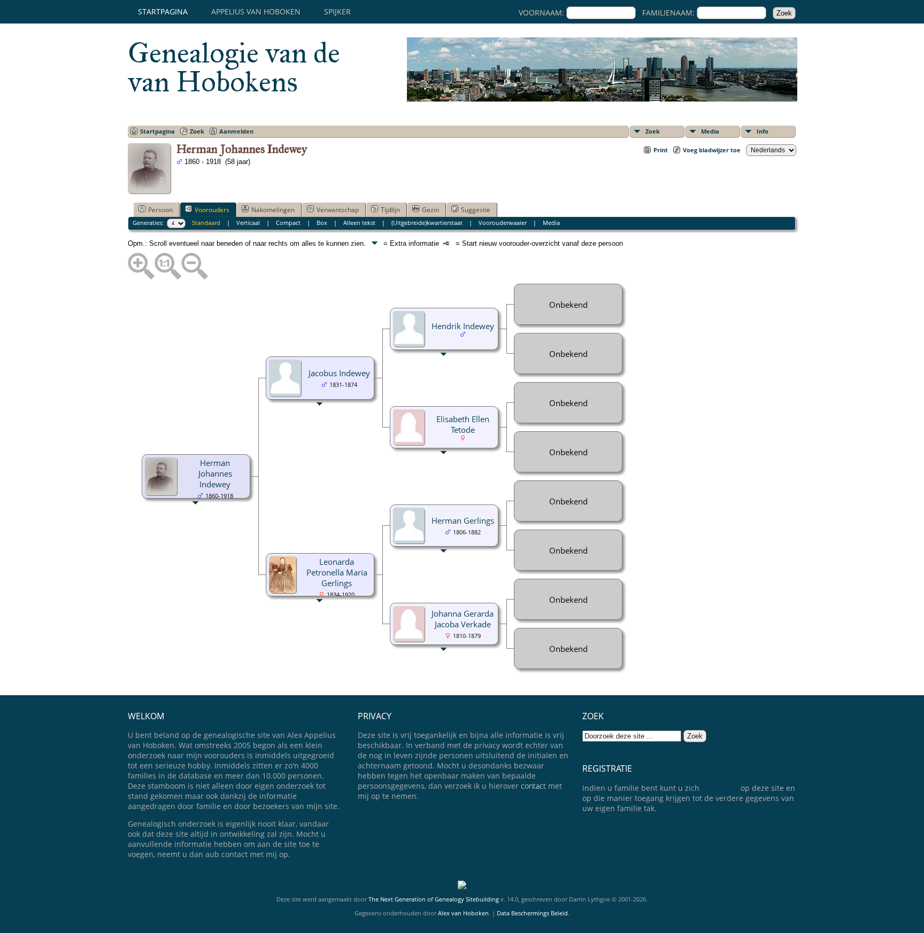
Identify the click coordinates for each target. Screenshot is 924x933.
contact (533, 786)
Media (710, 131)
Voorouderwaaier (503, 223)
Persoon (160, 209)
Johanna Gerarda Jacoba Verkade (463, 618)
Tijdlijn (390, 209)
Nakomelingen (273, 209)
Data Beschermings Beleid (532, 913)
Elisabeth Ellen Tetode (462, 424)
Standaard (206, 223)
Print (660, 150)
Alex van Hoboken (463, 913)
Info (762, 131)
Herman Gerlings (463, 520)
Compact (288, 223)
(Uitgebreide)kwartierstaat (427, 223)
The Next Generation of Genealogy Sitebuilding (433, 899)
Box (322, 223)
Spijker (337, 11)
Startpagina (163, 11)
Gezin (430, 209)
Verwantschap (338, 209)
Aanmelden (236, 131)
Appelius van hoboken (256, 11)
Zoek (652, 131)
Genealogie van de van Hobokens (234, 67)
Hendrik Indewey (463, 326)
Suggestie (475, 209)
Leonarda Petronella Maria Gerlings (336, 572)
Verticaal (248, 223)
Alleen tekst (359, 223)
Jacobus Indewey (339, 373)
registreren (720, 788)
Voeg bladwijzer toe (712, 150)
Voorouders (212, 209)
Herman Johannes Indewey (215, 473)
